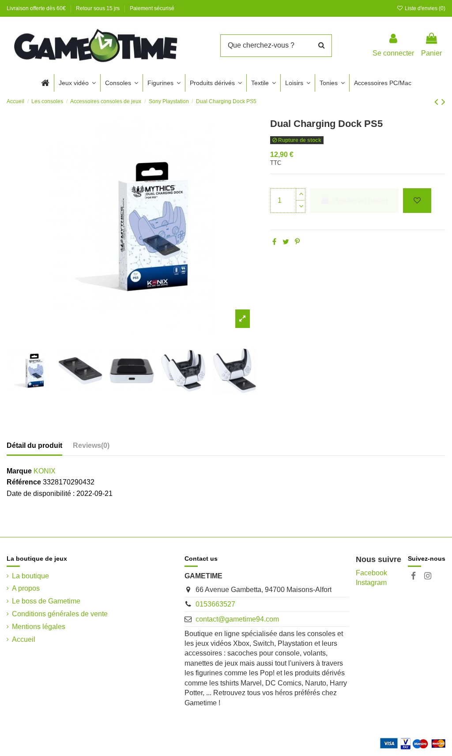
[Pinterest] (297, 242)
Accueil (23, 639)
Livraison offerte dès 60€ (37, 8)
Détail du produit (34, 445)
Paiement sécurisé (152, 8)
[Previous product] (437, 102)
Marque (19, 471)
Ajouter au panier (361, 200)
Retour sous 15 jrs (98, 8)
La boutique (30, 576)
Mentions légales (38, 626)
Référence (24, 482)
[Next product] (443, 102)
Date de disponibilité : (41, 493)
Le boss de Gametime (46, 601)
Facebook (371, 573)
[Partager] (274, 242)
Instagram (371, 582)
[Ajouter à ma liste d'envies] (417, 200)
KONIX (45, 471)
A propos (26, 588)
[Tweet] (285, 242)
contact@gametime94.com (237, 619)
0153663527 (215, 604)
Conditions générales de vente (60, 614)
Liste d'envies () (424, 8)
